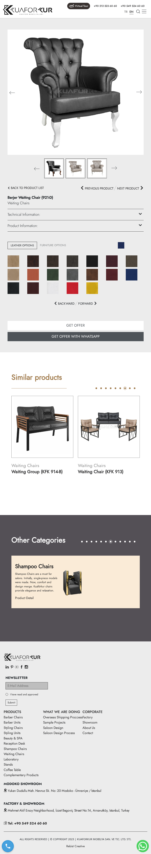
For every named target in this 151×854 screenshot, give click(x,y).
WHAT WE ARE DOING (61, 711)
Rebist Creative (75, 846)
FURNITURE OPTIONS (53, 245)
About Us (88, 727)
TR (126, 12)
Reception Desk (14, 743)
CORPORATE (92, 711)
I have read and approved (24, 694)
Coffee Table (12, 769)
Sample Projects (54, 722)
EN (131, 12)
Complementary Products (21, 775)
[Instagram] (26, 667)
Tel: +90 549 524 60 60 (27, 823)
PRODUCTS (12, 711)
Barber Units (12, 722)
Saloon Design (53, 727)
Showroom (89, 722)
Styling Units (12, 733)
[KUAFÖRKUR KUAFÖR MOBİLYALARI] (27, 10)
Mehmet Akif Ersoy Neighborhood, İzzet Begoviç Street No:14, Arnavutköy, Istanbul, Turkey (68, 810)
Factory (87, 717)
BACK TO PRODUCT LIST (27, 188)
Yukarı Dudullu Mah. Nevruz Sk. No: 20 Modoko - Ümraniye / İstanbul (54, 790)
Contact (87, 733)
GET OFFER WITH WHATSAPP (76, 336)
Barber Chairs (13, 717)
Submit (11, 702)
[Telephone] (7, 846)
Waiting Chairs (14, 754)
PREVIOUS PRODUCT (98, 188)
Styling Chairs (13, 727)
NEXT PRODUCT (128, 188)
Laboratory (11, 759)
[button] (139, 92)
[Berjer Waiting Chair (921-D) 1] (75, 92)
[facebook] (21, 667)
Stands (8, 764)
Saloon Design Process (59, 733)
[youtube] (16, 667)
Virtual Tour (81, 6)
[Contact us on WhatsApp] (142, 846)
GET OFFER (75, 325)
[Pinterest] (12, 667)
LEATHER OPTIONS (22, 245)
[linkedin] (7, 667)
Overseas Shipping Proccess (62, 717)
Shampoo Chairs (15, 748)
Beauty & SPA (13, 738)
